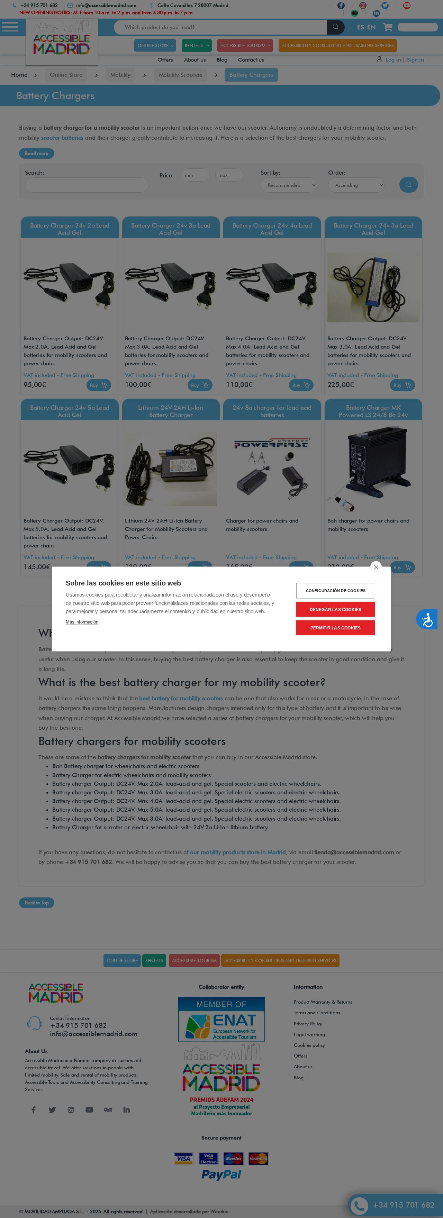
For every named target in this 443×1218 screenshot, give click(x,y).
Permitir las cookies (335, 627)
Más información (82, 622)
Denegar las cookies (336, 609)
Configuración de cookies (336, 591)
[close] (376, 567)
